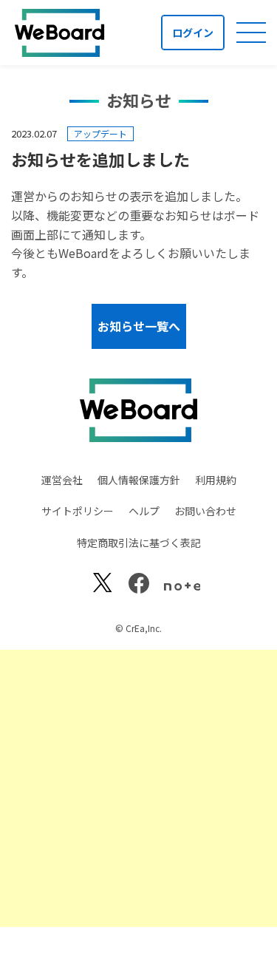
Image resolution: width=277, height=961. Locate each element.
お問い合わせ (205, 510)
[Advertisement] (138, 788)
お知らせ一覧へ (139, 326)
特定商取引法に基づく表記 (139, 542)
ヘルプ (144, 510)
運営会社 (62, 479)
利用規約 (215, 479)
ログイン (192, 32)
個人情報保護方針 (139, 479)
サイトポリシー (77, 510)
